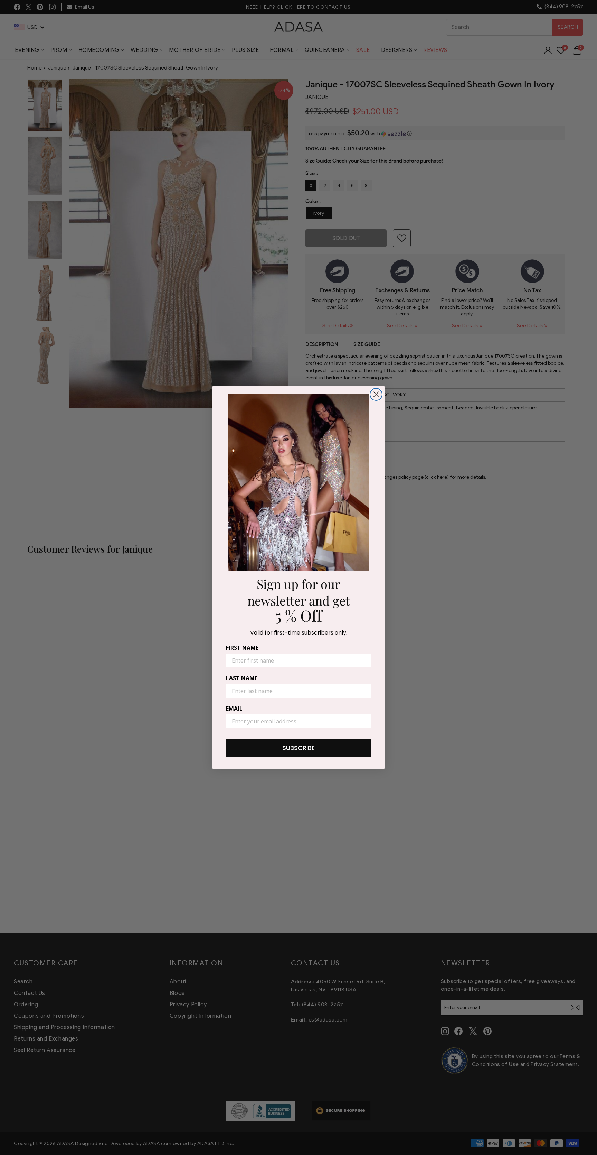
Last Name (241, 678)
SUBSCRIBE (298, 747)
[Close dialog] (376, 394)
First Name (242, 648)
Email (234, 708)
